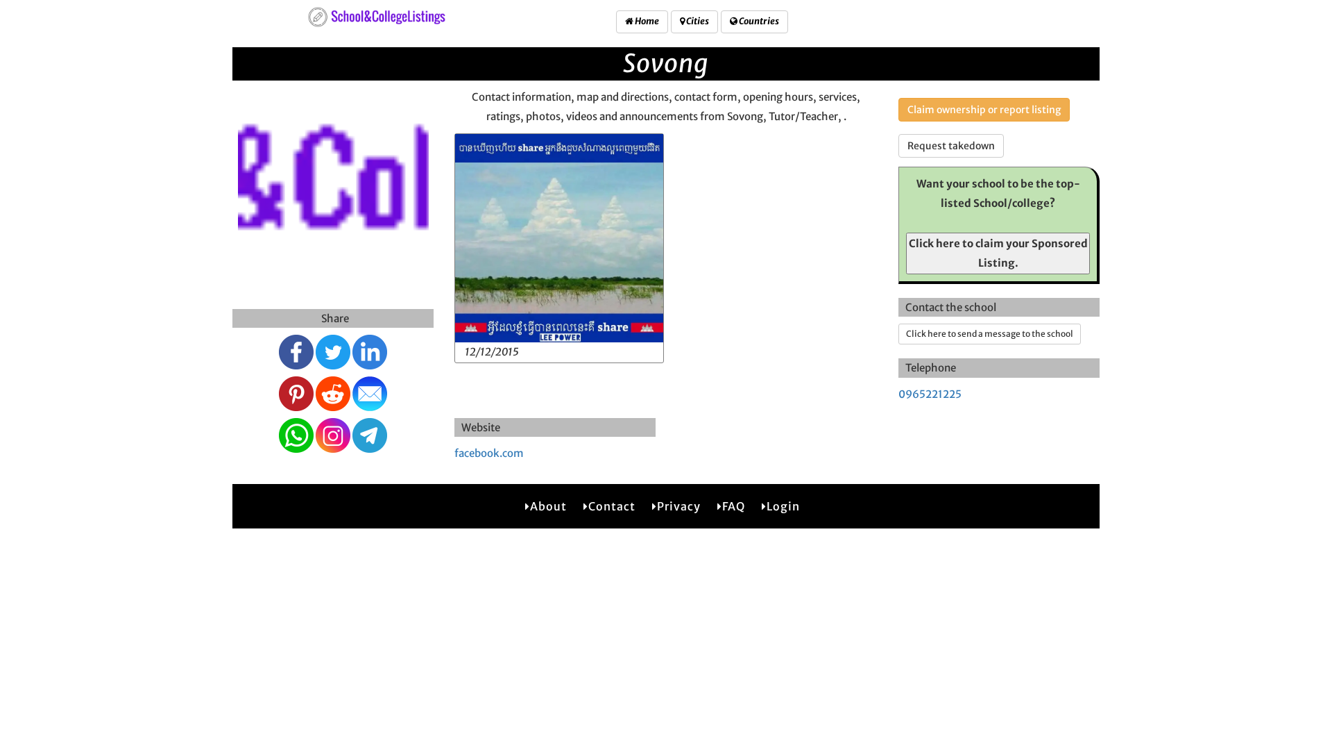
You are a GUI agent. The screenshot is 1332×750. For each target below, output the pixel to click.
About (548, 506)
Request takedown (951, 146)
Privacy (679, 506)
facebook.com (489, 453)
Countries (758, 21)
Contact (611, 506)
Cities (697, 21)
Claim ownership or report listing (984, 109)
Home (646, 21)
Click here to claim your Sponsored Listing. (998, 253)
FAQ (733, 506)
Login (783, 506)
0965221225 (930, 394)
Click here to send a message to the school (989, 333)
